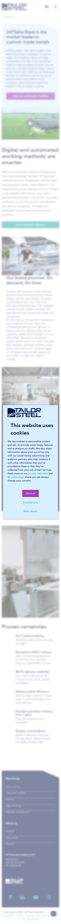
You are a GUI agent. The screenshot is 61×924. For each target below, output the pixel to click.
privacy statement (38, 473)
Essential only (30, 502)
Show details (30, 511)
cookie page (17, 477)
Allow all (30, 493)
